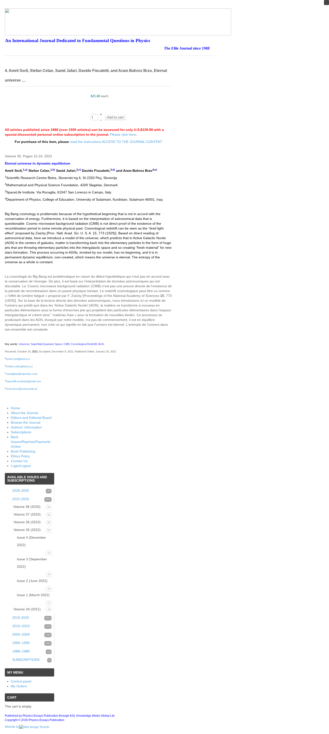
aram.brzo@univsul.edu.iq (22, 388)
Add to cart (115, 117)
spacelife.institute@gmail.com (24, 381)
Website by (12, 726)
